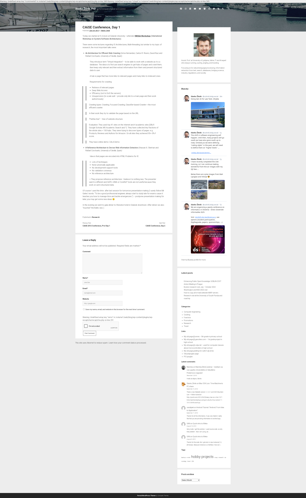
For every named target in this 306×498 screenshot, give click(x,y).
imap (216, 457)
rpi (225, 457)
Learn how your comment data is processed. (127, 343)
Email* (85, 288)
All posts (88, 16)
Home (78, 16)
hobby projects (202, 457)
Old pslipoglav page (191, 354)
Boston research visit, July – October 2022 (200, 287)
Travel (186, 326)
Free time (187, 318)
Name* (85, 278)
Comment (86, 252)
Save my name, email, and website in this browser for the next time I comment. (115, 309)
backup (183, 457)
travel (189, 461)
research (221, 457)
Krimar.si (98, 16)
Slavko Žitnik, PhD (85, 8)
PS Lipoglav (188, 357)
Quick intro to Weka (200, 423)
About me (130, 16)
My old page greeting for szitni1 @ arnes (199, 351)
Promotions (188, 320)
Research (96, 217)
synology (183, 461)
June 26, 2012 (94, 31)
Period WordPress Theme (146, 495)
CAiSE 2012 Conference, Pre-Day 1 (96, 226)
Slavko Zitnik (105, 31)
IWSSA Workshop (142, 36)
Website (86, 299)
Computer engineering (192, 312)
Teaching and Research (114, 16)
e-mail (188, 457)
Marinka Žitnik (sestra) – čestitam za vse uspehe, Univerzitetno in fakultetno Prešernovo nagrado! (205, 370)
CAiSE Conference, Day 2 (155, 226)
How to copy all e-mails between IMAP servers (201, 293)
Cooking (187, 315)
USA (192, 461)
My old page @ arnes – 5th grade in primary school (203, 336)
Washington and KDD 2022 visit (195, 290)
